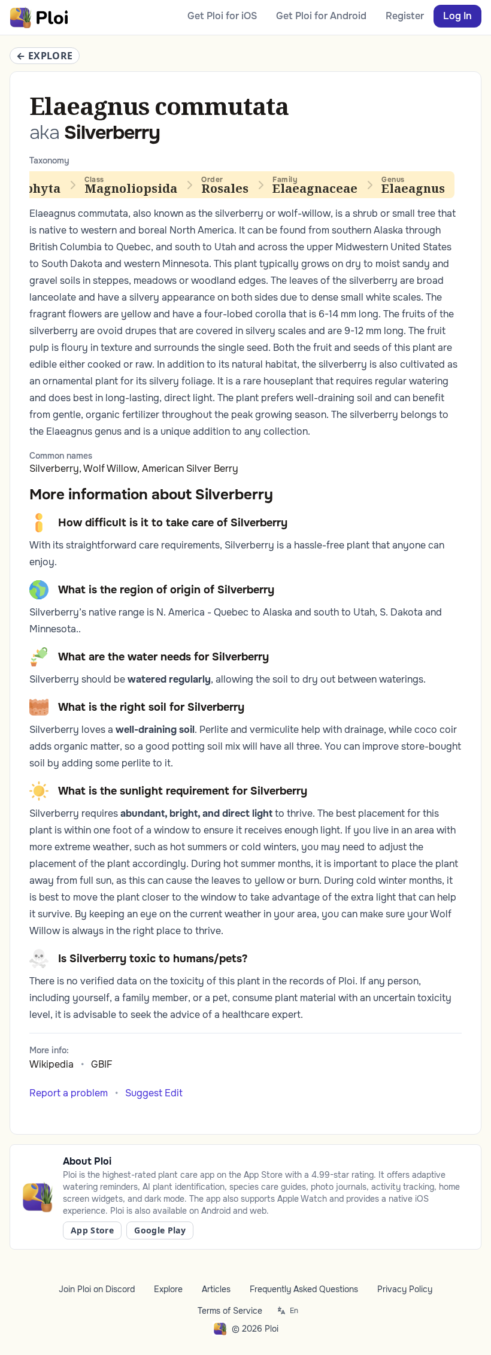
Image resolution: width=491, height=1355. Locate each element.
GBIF (102, 1064)
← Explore (44, 55)
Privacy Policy (404, 1289)
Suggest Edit (154, 1093)
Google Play (160, 1230)
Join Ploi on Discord (97, 1289)
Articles (216, 1289)
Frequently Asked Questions (304, 1289)
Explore (168, 1289)
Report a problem (68, 1093)
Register (405, 16)
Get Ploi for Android (321, 16)
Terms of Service (230, 1310)
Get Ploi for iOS (222, 16)
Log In (457, 16)
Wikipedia (51, 1064)
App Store (92, 1230)
